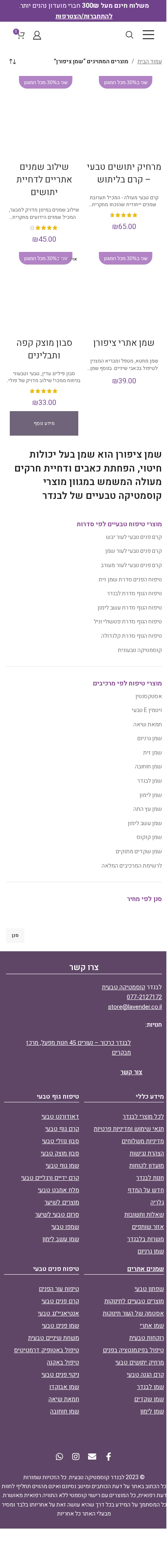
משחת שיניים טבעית (53, 1337)
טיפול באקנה (63, 1362)
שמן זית (152, 752)
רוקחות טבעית (146, 1337)
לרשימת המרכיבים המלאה (132, 865)
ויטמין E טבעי (147, 710)
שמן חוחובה (148, 766)
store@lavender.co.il (135, 1006)
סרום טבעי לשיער (57, 1214)
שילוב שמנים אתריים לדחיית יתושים (44, 179)
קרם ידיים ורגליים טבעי (50, 1177)
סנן (15, 935)
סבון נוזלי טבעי (60, 1141)
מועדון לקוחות (146, 1165)
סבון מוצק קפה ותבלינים (44, 349)
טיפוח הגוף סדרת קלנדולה (131, 636)
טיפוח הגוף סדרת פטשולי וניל (128, 621)
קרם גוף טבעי (62, 1128)
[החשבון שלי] (37, 35)
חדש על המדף (146, 1190)
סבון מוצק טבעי (60, 1153)
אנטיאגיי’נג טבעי (58, 1313)
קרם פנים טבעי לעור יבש (134, 537)
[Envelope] (92, 1457)
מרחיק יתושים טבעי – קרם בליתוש (124, 173)
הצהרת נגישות (147, 1153)
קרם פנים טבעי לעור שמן (133, 551)
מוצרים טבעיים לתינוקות (134, 1301)
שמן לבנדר (149, 781)
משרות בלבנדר (145, 1239)
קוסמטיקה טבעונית (140, 650)
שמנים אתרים (145, 1269)
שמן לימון (150, 795)
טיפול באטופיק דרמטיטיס (46, 1350)
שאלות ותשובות (144, 1214)
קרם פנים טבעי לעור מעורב (131, 565)
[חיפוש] (130, 35)
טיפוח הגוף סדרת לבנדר (134, 593)
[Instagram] (76, 1457)
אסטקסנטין (148, 696)
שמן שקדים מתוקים (139, 851)
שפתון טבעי (149, 1288)
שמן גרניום (149, 738)
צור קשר (131, 1072)
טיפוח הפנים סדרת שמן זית (130, 579)
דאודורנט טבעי (60, 1116)
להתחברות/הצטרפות (84, 16)
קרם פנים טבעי (60, 1301)
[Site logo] (84, 34)
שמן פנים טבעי (60, 1325)
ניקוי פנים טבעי (60, 1374)
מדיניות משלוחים (143, 1141)
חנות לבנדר (150, 1177)
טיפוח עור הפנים (59, 1288)
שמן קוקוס (149, 837)
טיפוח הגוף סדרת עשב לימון (129, 607)
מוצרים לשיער (61, 1202)
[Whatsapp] (59, 1457)
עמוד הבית (149, 61)
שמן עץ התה (147, 809)
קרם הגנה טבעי (145, 1374)
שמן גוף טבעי (62, 1165)
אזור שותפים (148, 1226)
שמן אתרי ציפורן (124, 342)
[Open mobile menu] (148, 35)
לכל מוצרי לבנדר (143, 1116)
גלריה (157, 1202)
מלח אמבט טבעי (58, 1190)
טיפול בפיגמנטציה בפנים (133, 1350)
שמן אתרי (152, 1325)
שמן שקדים (149, 1399)
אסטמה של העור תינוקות (133, 1313)
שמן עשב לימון (145, 823)
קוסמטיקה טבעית (123, 987)
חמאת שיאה (147, 724)
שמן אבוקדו (64, 1386)
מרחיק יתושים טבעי (139, 1362)
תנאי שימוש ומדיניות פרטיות (129, 1128)
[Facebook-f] (108, 1457)
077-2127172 (144, 997)
